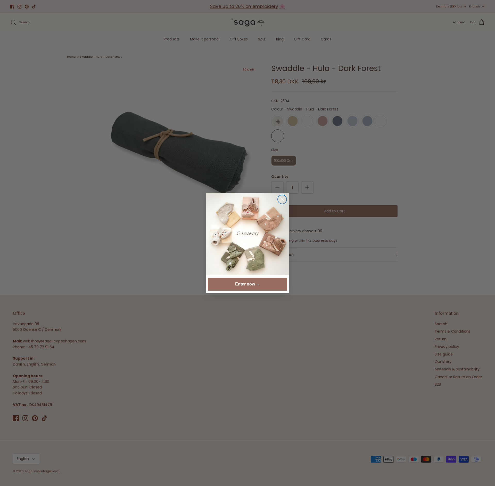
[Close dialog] (282, 199)
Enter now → (247, 284)
